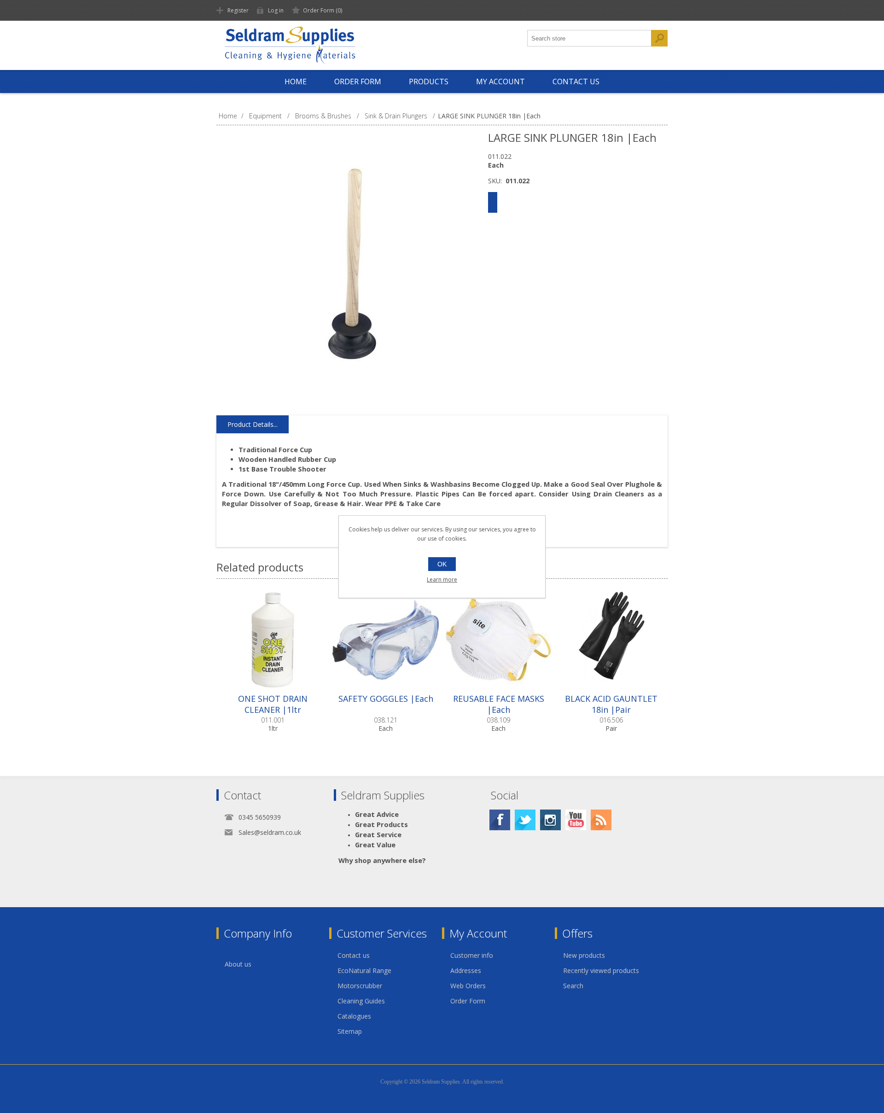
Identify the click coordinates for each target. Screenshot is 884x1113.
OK (442, 564)
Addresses (465, 970)
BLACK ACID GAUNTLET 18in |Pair (611, 704)
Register (238, 10)
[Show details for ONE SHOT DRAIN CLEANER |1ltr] (273, 640)
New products (584, 955)
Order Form (467, 1000)
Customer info (471, 955)
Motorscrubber (359, 985)
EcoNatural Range (364, 970)
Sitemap (349, 1031)
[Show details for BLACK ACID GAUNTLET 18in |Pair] (611, 640)
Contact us (353, 955)
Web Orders (468, 985)
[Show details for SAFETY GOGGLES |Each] (385, 640)
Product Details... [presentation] (252, 424)
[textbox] (589, 38)
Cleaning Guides (361, 1000)
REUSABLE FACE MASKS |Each (498, 704)
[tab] (252, 424)
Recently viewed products (601, 970)
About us (238, 964)
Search (573, 985)
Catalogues (354, 1016)
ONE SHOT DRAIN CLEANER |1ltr (273, 704)
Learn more (442, 579)
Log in (276, 10)
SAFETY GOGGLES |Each (385, 698)
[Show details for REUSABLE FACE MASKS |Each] (498, 640)
